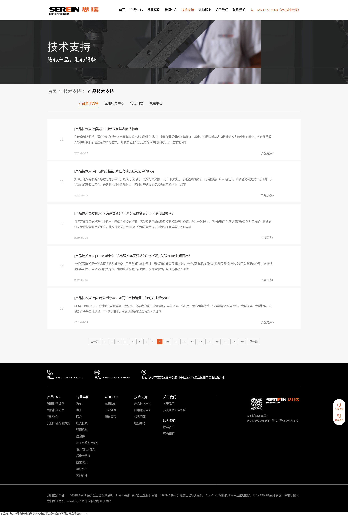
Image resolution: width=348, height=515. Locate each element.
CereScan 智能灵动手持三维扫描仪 (228, 495)
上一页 (94, 341)
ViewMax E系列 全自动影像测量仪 (89, 501)
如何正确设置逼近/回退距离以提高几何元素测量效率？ (135, 213)
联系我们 (239, 10)
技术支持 (187, 10)
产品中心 (136, 10)
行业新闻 (110, 410)
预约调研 (169, 433)
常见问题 (136, 103)
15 (208, 341)
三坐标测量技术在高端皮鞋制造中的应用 (125, 171)
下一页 (253, 341)
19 (242, 341)
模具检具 (82, 423)
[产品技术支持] (85, 129)
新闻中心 (171, 10)
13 (192, 341)
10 (167, 341)
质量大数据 (83, 456)
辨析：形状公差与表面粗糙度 (117, 129)
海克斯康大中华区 (174, 410)
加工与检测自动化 (87, 443)
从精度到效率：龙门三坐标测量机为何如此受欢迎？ (133, 298)
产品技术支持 (101, 91)
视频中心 (155, 103)
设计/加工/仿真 (85, 449)
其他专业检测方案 (58, 423)
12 (183, 341)
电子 (79, 410)
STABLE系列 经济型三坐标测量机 (91, 495)
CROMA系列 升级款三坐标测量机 (181, 495)
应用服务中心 (114, 103)
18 (233, 341)
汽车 (79, 403)
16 (217, 341)
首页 (122, 10)
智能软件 (53, 416)
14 (200, 341)
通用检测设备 (55, 403)
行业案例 (153, 10)
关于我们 (221, 10)
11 (175, 341)
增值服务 (205, 10)
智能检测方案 (55, 410)
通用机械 (82, 429)
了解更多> (267, 153)
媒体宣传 (110, 416)
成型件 (80, 436)
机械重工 (82, 469)
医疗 (79, 416)
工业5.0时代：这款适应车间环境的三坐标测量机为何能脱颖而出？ (144, 256)
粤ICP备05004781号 (285, 420)
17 (225, 341)
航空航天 (82, 462)
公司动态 (110, 403)
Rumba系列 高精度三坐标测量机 (136, 495)
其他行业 (82, 475)
